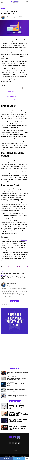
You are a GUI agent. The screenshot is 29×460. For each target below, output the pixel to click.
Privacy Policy (23, 449)
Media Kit (15, 451)
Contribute (23, 447)
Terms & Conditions (8, 449)
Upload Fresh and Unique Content (14, 94)
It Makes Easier (10, 91)
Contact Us (17, 447)
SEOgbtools (24, 240)
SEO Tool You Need (11, 96)
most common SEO (22, 116)
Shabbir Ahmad (10, 18)
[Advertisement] (14, 350)
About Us (5, 447)
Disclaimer (16, 449)
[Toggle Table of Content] (20, 88)
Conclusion (15, 99)
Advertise (11, 447)
